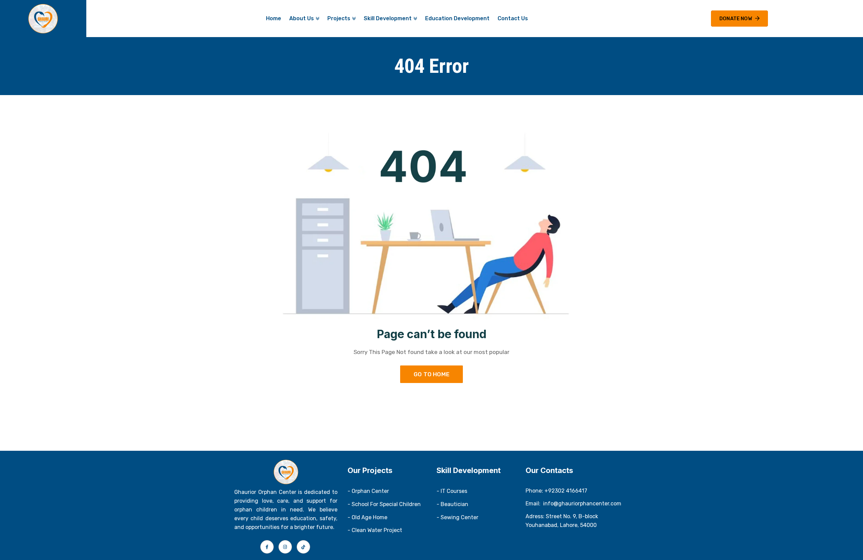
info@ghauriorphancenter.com (582, 503)
